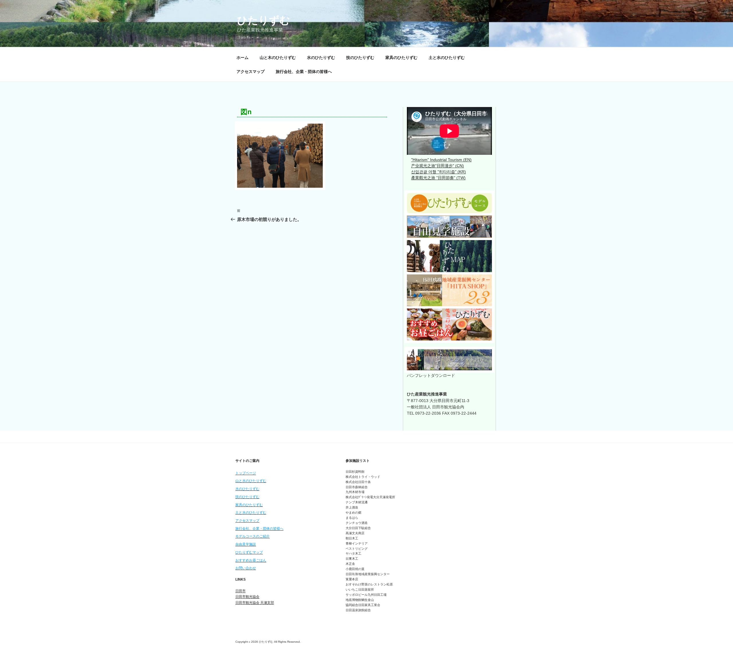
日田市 (240, 591)
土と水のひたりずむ (447, 57)
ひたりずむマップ (249, 552)
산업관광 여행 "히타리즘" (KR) (438, 171)
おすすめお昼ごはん (250, 560)
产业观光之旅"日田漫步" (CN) (437, 165)
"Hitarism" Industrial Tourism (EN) (441, 159)
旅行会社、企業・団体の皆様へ (304, 71)
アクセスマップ (251, 71)
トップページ (245, 473)
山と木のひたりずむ (278, 57)
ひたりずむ (263, 20)
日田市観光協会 (247, 597)
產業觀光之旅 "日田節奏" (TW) (438, 177)
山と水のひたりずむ (250, 481)
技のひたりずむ (360, 57)
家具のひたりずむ (401, 57)
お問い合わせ (245, 568)
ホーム (243, 57)
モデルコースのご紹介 (252, 536)
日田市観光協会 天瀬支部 (254, 603)
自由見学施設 (245, 544)
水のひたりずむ (321, 57)
